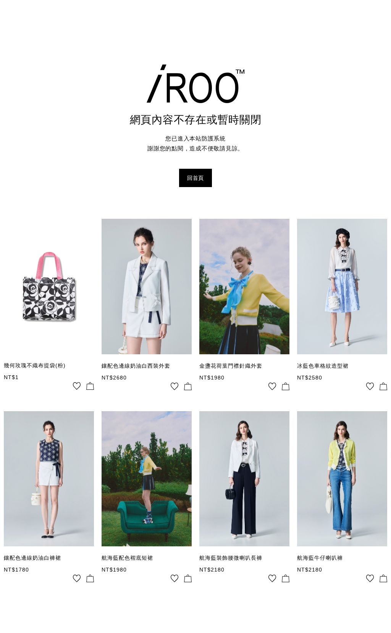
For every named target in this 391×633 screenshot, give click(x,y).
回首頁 (195, 178)
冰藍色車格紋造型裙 (323, 366)
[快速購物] (90, 386)
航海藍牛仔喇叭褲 (320, 558)
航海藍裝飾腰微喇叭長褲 (230, 558)
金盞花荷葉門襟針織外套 (230, 366)
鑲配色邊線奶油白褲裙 (32, 558)
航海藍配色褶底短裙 (127, 558)
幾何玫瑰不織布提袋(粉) (35, 365)
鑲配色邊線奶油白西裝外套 (136, 366)
